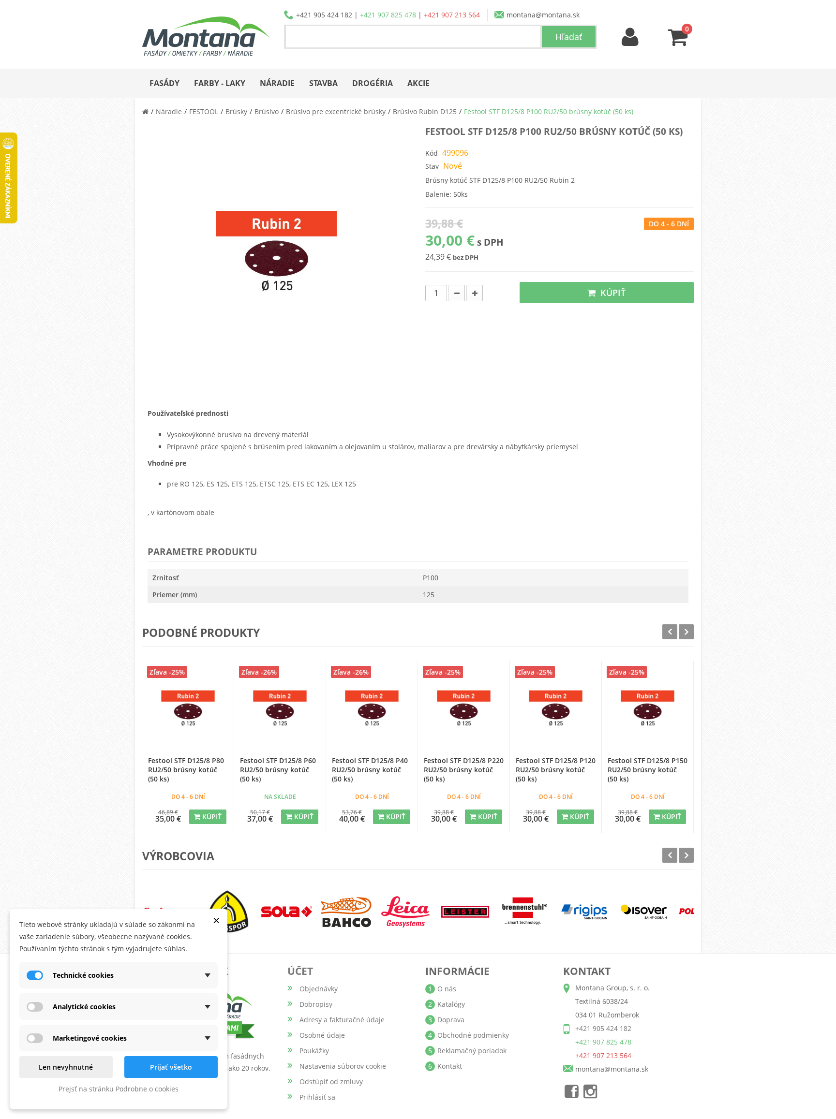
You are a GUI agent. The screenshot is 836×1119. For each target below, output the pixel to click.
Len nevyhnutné (66, 1067)
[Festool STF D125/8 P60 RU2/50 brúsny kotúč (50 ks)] (280, 711)
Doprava (450, 1019)
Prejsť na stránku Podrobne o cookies (119, 1088)
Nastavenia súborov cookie (342, 1066)
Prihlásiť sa (317, 1097)
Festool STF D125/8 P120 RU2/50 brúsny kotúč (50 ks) (556, 769)
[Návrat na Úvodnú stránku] (145, 111)
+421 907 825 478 (388, 14)
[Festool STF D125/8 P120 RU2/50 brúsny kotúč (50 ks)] (556, 711)
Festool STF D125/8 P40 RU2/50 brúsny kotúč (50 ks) (370, 769)
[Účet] (630, 37)
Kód (431, 153)
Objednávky (318, 988)
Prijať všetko (171, 1067)
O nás (446, 988)
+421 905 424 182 (324, 14)
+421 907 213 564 (452, 14)
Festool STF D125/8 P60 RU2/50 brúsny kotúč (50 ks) (278, 769)
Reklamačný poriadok (472, 1050)
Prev (669, 631)
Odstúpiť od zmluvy (331, 1081)
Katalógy (451, 1004)
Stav (432, 166)
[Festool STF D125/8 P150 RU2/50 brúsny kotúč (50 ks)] (647, 711)
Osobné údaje (322, 1035)
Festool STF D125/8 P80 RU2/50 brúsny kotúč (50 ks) (186, 769)
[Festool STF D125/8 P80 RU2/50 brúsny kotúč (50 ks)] (188, 711)
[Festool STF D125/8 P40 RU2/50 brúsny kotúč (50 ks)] (372, 711)
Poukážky (314, 1050)
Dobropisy (315, 1004)
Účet (300, 971)
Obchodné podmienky (473, 1035)
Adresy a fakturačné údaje (342, 1019)
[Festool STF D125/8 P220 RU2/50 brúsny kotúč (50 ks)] (464, 711)
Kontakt (449, 1066)
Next (686, 631)
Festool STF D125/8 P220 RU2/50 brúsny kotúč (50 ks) (464, 769)
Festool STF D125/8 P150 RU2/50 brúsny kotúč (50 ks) (647, 769)
